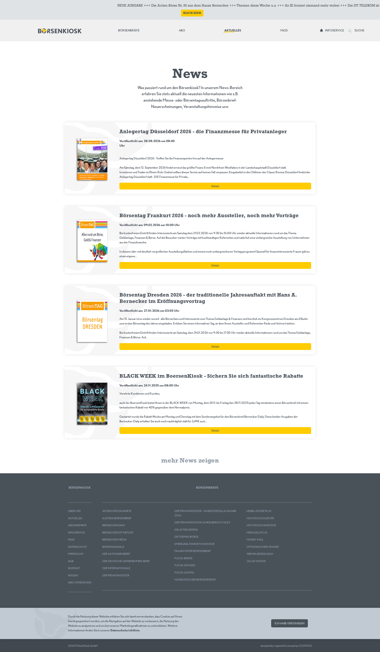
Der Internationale (116, 568)
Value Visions (256, 561)
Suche (359, 30)
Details (215, 186)
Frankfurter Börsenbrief (192, 551)
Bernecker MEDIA (114, 539)
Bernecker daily (113, 525)
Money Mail (255, 539)
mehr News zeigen (190, 461)
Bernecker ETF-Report (117, 532)
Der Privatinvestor (115, 575)
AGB (70, 561)
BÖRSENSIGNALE (113, 546)
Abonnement (77, 525)
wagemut (279, 645)
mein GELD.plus (257, 532)
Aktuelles (232, 30)
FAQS (71, 539)
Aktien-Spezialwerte (116, 511)
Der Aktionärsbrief (116, 553)
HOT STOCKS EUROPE (260, 518)
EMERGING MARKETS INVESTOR (194, 544)
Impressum (75, 553)
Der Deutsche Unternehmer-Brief (126, 561)
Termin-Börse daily (260, 553)
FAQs (284, 30)
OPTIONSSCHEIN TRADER (263, 546)
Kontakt (74, 568)
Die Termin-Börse (186, 536)
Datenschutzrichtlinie (125, 630)
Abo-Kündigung (79, 582)
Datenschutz (77, 546)
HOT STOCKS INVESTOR (261, 525)
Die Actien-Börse (186, 529)
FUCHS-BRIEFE (183, 558)
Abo (182, 30)
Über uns (74, 511)
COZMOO (305, 645)
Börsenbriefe (130, 30)
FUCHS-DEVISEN (184, 565)
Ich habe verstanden (289, 623)
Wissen (73, 575)
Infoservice (334, 30)
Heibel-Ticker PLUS (259, 511)
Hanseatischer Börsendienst (195, 579)
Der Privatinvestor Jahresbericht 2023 (202, 522)
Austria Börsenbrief (117, 518)
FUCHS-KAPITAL (184, 572)
